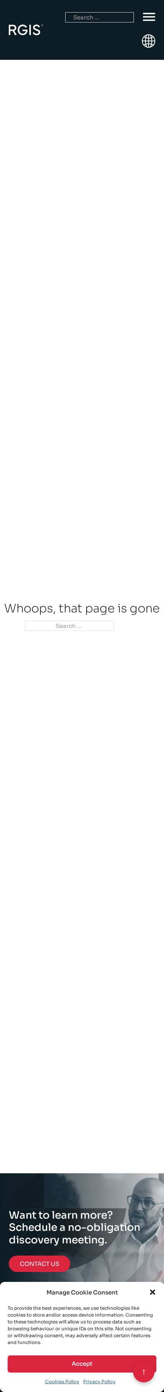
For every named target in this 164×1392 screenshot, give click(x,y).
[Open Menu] (149, 17)
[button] (152, 1292)
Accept (82, 1363)
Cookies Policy (62, 1381)
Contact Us (39, 1263)
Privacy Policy (99, 1381)
